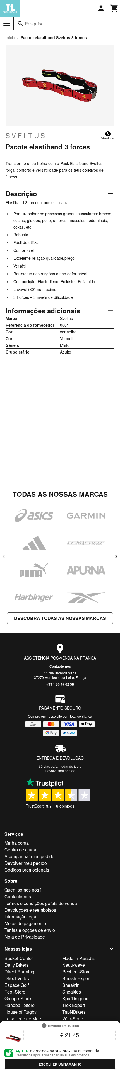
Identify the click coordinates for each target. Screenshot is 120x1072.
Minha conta (16, 843)
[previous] (4, 556)
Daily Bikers (16, 965)
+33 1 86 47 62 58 (60, 684)
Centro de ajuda (20, 849)
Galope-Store (17, 998)
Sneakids (71, 992)
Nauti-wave (73, 965)
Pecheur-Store (76, 971)
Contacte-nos (60, 666)
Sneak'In (71, 985)
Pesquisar (35, 23)
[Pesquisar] (20, 23)
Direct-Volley (17, 978)
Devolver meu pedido (25, 863)
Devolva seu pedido (60, 770)
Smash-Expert (76, 978)
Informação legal (20, 916)
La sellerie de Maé (22, 1018)
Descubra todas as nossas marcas (60, 618)
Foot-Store (14, 992)
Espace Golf (16, 985)
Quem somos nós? (23, 890)
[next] (116, 556)
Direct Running (19, 971)
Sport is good (75, 998)
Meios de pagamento (25, 923)
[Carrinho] (114, 8)
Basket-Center (18, 958)
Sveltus (26, 135)
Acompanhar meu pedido (29, 856)
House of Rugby (20, 1012)
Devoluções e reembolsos (30, 910)
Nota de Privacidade (24, 936)
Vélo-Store (72, 1018)
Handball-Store (19, 1005)
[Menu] (6, 23)
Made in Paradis (78, 958)
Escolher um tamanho (60, 1064)
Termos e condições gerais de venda (40, 903)
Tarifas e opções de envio (29, 930)
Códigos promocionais (26, 869)
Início (10, 37)
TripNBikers (74, 1012)
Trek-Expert (73, 1005)
